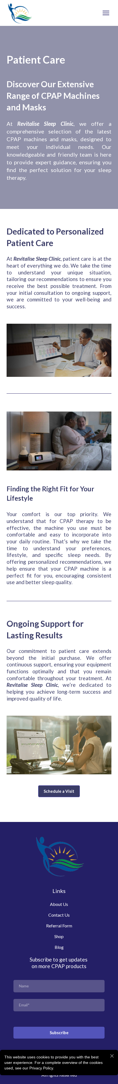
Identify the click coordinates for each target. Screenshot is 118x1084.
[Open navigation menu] (105, 12)
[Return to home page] (19, 13)
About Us (59, 904)
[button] (59, 791)
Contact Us (59, 914)
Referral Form (59, 925)
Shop (59, 936)
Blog (59, 947)
